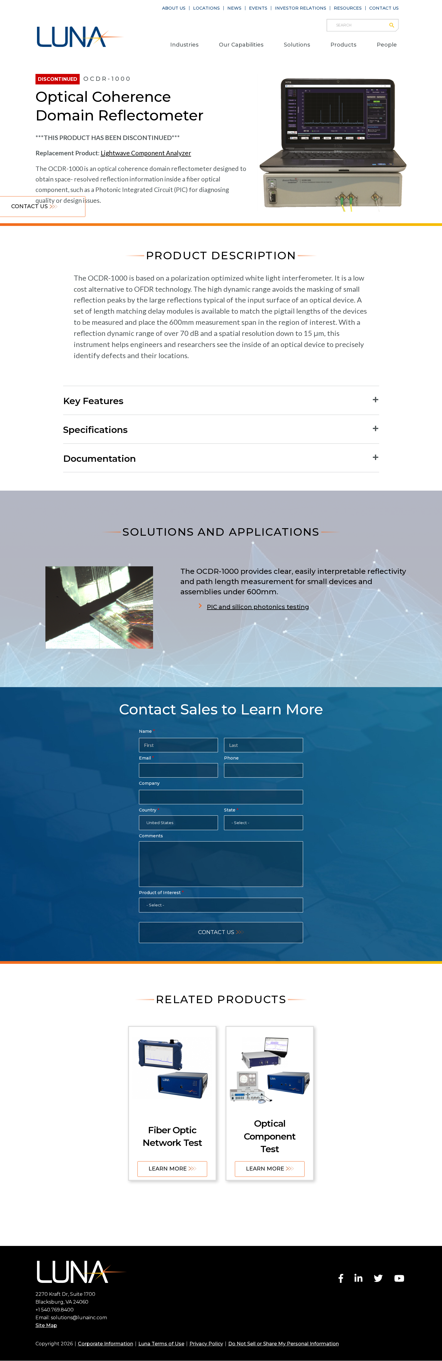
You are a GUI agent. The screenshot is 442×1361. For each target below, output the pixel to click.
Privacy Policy (206, 1344)
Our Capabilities (241, 44)
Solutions (297, 44)
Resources (348, 8)
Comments (151, 836)
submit (394, 25)
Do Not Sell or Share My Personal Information (283, 1344)
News (234, 8)
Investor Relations (300, 8)
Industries (184, 44)
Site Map (46, 1325)
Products (343, 44)
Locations (206, 8)
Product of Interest (160, 892)
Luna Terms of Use (161, 1344)
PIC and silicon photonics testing (258, 606)
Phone (231, 758)
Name (145, 731)
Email (145, 758)
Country (147, 810)
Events (258, 8)
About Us (174, 8)
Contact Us (384, 8)
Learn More (168, 1168)
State (229, 810)
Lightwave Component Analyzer (146, 153)
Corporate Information (105, 1344)
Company (149, 783)
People (387, 44)
